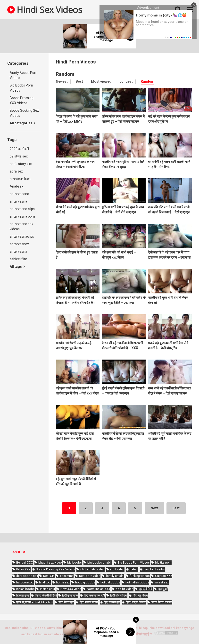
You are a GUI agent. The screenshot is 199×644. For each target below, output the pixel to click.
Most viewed (101, 81)
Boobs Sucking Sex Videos (24, 113)
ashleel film (18, 259)
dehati (134, 569)
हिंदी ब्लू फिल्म (140, 595)
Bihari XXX (23, 569)
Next (154, 508)
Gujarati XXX (163, 576)
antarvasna (18, 201)
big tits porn (163, 562)
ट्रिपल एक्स (23, 595)
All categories (21, 123)
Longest (126, 81)
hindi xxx (45, 582)
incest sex (162, 582)
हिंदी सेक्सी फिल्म (89, 602)
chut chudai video (92, 569)
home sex (63, 582)
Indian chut (47, 589)
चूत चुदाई (163, 589)
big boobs (74, 562)
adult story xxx (21, 164)
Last (176, 508)
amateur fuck (20, 179)
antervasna (18, 251)
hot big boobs (85, 582)
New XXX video (70, 589)
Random (147, 81)
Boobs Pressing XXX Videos (21, 100)
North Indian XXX (98, 589)
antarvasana (19, 194)
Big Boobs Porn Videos (21, 87)
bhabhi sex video (50, 562)
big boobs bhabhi (99, 562)
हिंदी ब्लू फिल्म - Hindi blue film (34, 602)
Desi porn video (89, 576)
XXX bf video (124, 589)
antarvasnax (19, 244)
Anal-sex (16, 186)
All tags (16, 266)
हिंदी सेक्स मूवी (66, 602)
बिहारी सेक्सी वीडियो (46, 595)
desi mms (67, 576)
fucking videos (140, 576)
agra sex (16, 171)
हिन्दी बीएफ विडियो (136, 602)
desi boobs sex (27, 576)
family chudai (115, 576)
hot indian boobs (137, 582)
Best (79, 81)
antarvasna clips (22, 209)
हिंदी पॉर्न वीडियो (118, 595)
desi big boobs (154, 569)
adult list (18, 552)
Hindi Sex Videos (48, 10)
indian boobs (25, 589)
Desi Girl (49, 576)
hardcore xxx (25, 582)
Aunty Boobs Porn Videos (23, 75)
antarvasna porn (22, 216)
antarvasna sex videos (21, 226)
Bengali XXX (24, 562)
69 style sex (19, 156)
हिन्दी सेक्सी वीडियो (161, 602)
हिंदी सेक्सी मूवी (112, 602)
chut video (117, 569)
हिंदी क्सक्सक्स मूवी (94, 595)
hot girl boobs (110, 582)
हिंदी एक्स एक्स (70, 595)
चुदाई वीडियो (146, 589)
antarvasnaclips (22, 236)
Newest (62, 81)
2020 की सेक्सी (19, 149)
